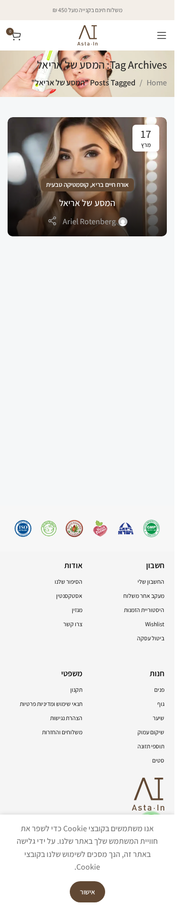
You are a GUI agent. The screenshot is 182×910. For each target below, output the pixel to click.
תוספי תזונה (151, 746)
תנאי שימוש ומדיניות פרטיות (51, 703)
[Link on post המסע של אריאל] (87, 176)
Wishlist (154, 624)
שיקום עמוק (151, 732)
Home (157, 82)
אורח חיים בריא (110, 184)
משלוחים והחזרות (62, 732)
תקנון (76, 689)
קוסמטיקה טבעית (67, 184)
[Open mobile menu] (162, 35)
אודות (73, 565)
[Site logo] (87, 34)
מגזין (77, 610)
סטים (158, 760)
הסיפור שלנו (68, 581)
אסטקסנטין (69, 595)
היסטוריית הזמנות (144, 610)
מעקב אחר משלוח (143, 595)
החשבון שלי (151, 581)
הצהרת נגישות (66, 718)
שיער (158, 718)
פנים (159, 689)
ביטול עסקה (150, 638)
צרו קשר (72, 624)
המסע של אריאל (87, 203)
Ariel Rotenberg (89, 221)
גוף (160, 703)
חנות (157, 673)
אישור (87, 891)
